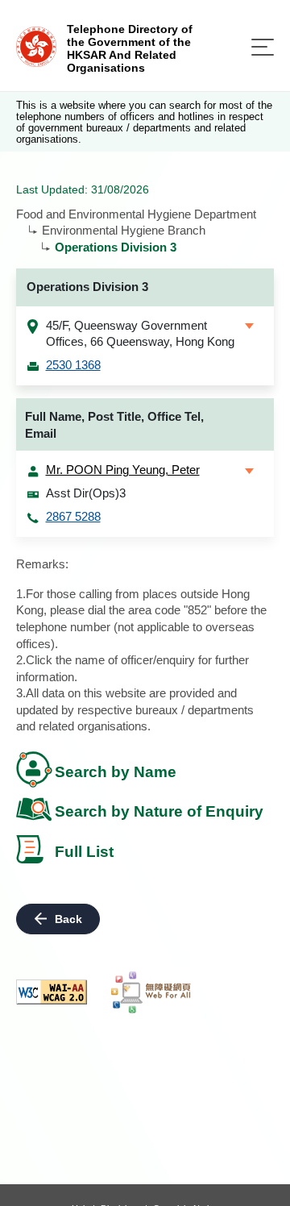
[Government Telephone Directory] (36, 45)
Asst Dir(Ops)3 (86, 493)
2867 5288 (73, 516)
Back (68, 919)
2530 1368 (73, 365)
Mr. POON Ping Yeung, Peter (123, 469)
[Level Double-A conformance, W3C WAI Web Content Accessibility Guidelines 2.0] (51, 991)
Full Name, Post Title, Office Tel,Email (114, 425)
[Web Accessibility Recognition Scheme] (151, 992)
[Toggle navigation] (262, 47)
